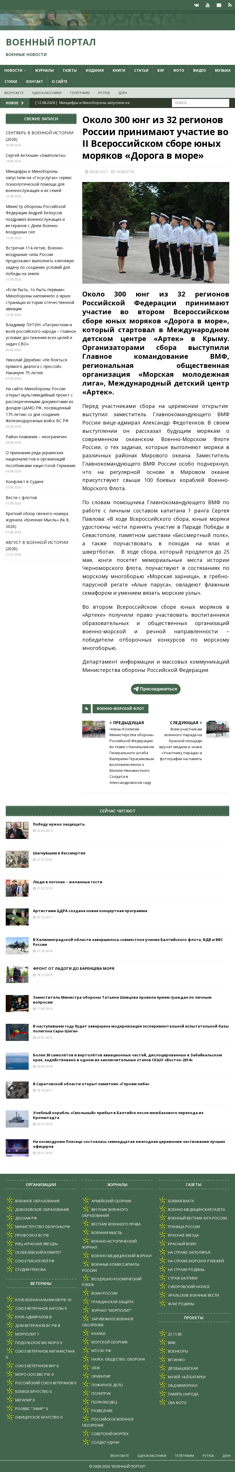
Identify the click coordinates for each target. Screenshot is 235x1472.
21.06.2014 (44, 951)
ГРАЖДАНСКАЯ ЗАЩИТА (112, 1301)
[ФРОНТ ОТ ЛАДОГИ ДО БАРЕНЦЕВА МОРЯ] (17, 974)
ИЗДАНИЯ (95, 70)
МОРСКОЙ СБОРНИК (109, 1342)
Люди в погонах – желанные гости (67, 881)
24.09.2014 (44, 1066)
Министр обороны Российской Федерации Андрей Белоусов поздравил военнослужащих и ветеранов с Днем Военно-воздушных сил (36, 219)
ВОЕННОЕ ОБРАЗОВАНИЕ (37, 1200)
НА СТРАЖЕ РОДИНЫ (185, 1269)
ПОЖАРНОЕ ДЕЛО (107, 1384)
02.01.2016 (44, 1037)
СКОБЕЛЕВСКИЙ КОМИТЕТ (37, 1252)
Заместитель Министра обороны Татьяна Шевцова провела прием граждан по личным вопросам (122, 1000)
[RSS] (230, 5)
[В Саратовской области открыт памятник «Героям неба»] (17, 1090)
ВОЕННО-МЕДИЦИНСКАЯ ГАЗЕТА (196, 1209)
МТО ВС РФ (101, 1350)
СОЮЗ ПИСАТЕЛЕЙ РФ (34, 1260)
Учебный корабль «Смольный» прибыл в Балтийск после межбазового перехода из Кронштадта (118, 1115)
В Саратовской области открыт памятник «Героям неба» (91, 1083)
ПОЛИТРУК (101, 1393)
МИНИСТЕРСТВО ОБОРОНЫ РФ (42, 1226)
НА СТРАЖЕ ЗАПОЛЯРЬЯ (188, 1252)
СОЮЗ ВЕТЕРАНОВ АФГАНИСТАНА (44, 1351)
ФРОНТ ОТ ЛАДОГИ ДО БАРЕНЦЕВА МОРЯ (73, 968)
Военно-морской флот (120, 708)
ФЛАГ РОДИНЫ (180, 1303)
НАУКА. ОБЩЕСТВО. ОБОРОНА (118, 1359)
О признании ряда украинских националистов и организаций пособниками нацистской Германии (40, 459)
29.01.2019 (44, 1153)
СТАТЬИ (141, 70)
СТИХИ (11, 81)
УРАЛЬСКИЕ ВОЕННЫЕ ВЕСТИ (193, 1295)
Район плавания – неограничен (36, 436)
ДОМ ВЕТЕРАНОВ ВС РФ (35, 1325)
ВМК (171, 1342)
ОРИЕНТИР (101, 1376)
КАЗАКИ (98, 1333)
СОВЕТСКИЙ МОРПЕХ (110, 1433)
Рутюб (104, 93)
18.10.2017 (44, 1090)
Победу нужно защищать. (59, 824)
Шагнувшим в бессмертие (59, 853)
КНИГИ (119, 70)
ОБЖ (95, 1367)
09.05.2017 (98, 171)
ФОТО (178, 70)
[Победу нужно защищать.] (17, 830)
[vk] (196, 5)
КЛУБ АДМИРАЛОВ (31, 1316)
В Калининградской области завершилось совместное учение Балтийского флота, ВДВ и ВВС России (128, 942)
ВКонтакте (13, 93)
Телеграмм (80, 93)
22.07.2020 (44, 859)
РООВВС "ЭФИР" (29, 1408)
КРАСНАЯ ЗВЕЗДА (183, 1235)
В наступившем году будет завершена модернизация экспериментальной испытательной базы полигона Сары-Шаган (131, 1029)
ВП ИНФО (176, 1359)
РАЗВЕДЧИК (102, 1410)
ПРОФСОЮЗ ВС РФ (31, 1235)
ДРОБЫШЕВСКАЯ (182, 1368)
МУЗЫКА (222, 70)
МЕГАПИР (23, 1400)
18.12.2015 (44, 975)
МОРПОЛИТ (25, 1334)
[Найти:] (200, 102)
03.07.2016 (44, 1124)
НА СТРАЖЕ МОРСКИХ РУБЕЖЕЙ (195, 1260)
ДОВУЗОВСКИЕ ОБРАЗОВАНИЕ (41, 1209)
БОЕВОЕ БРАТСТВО (31, 1391)
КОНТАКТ (34, 81)
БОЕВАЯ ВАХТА (180, 1200)
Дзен (123, 93)
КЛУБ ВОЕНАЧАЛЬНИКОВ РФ (40, 1299)
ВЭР (160, 70)
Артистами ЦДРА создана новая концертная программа (90, 910)
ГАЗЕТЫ (70, 70)
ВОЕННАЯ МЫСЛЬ (106, 1232)
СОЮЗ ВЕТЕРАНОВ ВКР (35, 1365)
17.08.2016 (44, 1008)
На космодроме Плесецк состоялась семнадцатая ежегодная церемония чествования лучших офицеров (129, 1144)
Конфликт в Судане (25, 481)
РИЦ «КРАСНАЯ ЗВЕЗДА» (36, 1243)
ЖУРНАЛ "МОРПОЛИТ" (111, 1310)
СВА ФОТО (177, 1402)
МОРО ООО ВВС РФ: (32, 1374)
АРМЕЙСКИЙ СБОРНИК (111, 1200)
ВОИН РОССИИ (104, 1293)
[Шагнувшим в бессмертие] (17, 859)
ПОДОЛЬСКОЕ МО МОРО (36, 1342)
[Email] (219, 5)
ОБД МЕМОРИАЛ (182, 1385)
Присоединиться (158, 689)
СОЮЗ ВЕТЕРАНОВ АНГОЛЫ (39, 1308)
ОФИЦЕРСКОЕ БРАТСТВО (36, 1417)
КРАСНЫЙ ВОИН (181, 1243)
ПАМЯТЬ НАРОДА (182, 1394)
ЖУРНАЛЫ (44, 70)
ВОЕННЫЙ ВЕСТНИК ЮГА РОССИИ (197, 1218)
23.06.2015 (44, 830)
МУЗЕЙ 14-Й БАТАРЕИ (186, 1376)
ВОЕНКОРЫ (177, 1351)
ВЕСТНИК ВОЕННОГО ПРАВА (116, 1224)
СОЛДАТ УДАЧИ (105, 1442)
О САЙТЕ (59, 81)
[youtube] (208, 5)
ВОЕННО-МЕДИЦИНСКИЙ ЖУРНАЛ (121, 1255)
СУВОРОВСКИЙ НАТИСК (188, 1286)
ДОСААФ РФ (25, 1218)
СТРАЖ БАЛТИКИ (182, 1278)
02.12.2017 (44, 917)
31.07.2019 (44, 888)
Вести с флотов (21, 497)
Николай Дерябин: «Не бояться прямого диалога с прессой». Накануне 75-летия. (36, 366)
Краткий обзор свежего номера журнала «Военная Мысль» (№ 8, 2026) (38, 520)
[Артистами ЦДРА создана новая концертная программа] (17, 917)
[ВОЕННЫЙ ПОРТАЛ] (117, 26)
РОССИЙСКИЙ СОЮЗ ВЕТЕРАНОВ (43, 1382)
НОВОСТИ (13, 70)
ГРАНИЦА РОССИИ (183, 1226)
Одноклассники (47, 93)
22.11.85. (175, 1334)
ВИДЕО (199, 70)
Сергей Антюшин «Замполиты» (36, 155)
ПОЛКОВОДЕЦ (104, 1402)
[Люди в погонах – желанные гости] (17, 888)
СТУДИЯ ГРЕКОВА (30, 1269)
